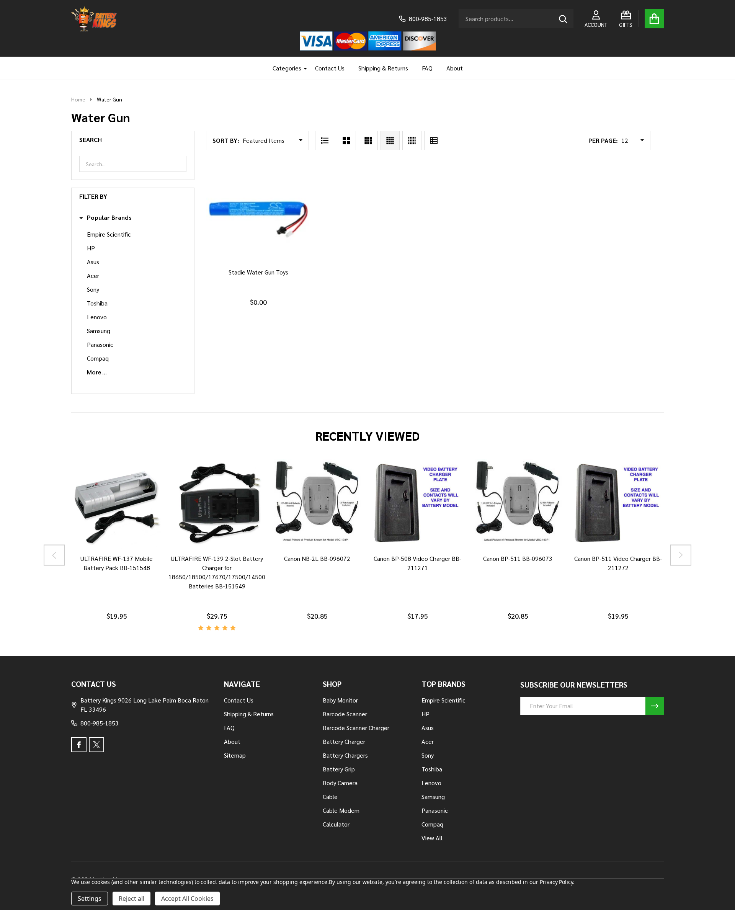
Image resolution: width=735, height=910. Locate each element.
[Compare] (107, 557)
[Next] (680, 554)
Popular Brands (109, 217)
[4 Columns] (390, 140)
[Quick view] (275, 270)
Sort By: (225, 140)
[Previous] (54, 554)
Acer (93, 275)
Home (78, 99)
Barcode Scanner (345, 714)
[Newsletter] (654, 706)
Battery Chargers (345, 755)
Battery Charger (344, 741)
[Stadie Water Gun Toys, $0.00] (258, 211)
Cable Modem (341, 810)
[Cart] (654, 18)
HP (91, 248)
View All (432, 838)
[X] (96, 744)
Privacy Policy (556, 881)
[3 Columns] (368, 140)
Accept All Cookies (187, 898)
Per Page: (603, 140)
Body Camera (340, 783)
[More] (302, 68)
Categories (287, 68)
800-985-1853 (99, 723)
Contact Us (330, 68)
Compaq (98, 358)
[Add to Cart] (257, 270)
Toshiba (97, 303)
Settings (89, 898)
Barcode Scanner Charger (356, 728)
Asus (93, 262)
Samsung (98, 331)
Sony (93, 289)
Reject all (131, 898)
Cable (330, 796)
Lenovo (97, 317)
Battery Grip (339, 769)
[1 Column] (324, 140)
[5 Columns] (411, 140)
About (454, 68)
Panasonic (100, 344)
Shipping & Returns (383, 68)
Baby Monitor (340, 700)
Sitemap (235, 755)
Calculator (336, 824)
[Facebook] (79, 744)
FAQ (427, 68)
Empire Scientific (109, 234)
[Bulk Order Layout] (433, 140)
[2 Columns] (346, 140)
